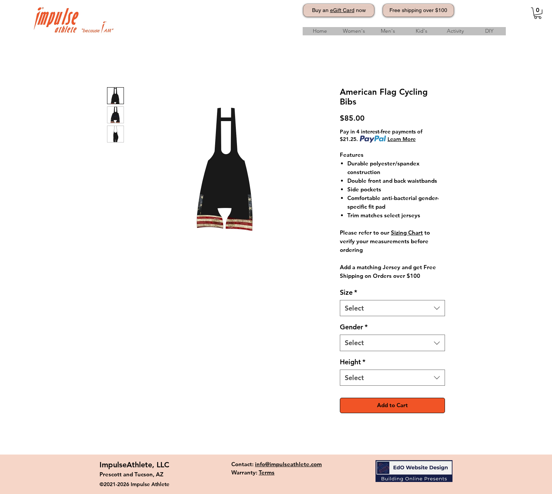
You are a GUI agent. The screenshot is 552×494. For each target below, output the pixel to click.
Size (348, 292)
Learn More (402, 139)
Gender (354, 327)
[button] (537, 13)
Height (352, 362)
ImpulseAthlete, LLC (134, 464)
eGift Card (342, 10)
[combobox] (392, 308)
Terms (266, 472)
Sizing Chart (407, 232)
